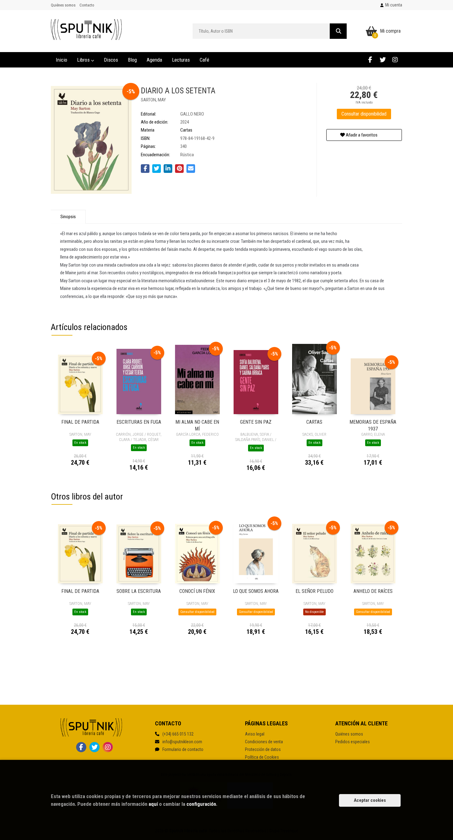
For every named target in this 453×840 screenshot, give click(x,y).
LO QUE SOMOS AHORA (256, 591)
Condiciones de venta (264, 741)
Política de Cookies (262, 757)
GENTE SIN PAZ (255, 422)
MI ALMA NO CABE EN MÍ (197, 425)
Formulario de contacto (182, 749)
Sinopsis (68, 216)
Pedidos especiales (352, 741)
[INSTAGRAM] (395, 60)
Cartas (186, 130)
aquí (153, 804)
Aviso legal (254, 734)
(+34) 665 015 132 (178, 734)
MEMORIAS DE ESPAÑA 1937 (372, 425)
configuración (201, 804)
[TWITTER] (382, 60)
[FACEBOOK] (370, 60)
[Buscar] (338, 31)
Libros (84, 60)
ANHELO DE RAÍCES (373, 591)
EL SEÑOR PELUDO (314, 591)
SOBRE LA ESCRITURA (138, 591)
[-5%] (80, 384)
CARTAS (314, 422)
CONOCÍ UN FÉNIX (197, 591)
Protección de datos (263, 749)
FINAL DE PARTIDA (80, 422)
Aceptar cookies (370, 800)
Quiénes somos (63, 5)
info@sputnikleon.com (182, 741)
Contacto (87, 5)
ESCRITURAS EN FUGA (138, 422)
